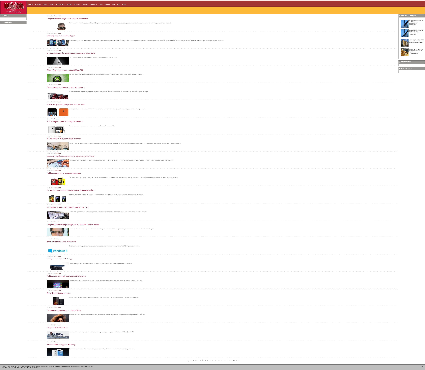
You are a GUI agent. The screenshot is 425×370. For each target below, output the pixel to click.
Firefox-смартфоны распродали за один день (66, 104)
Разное (124, 4)
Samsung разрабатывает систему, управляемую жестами (70, 156)
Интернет (107, 4)
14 (224, 360)
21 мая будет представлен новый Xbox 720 (65, 70)
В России (30, 4)
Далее (237, 360)
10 (212, 360)
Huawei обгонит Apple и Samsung (61, 344)
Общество (77, 4)
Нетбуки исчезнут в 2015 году (59, 259)
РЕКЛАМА (15, 367)
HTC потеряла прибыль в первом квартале (65, 121)
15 (227, 360)
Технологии (85, 4)
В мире (45, 4)
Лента (118, 4)
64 (234, 360)
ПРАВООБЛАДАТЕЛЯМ (24, 367)
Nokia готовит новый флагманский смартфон (66, 276)
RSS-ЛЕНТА (35, 367)
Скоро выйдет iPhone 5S (57, 327)
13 (221, 360)
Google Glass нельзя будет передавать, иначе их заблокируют (73, 224)
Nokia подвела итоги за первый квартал (64, 173)
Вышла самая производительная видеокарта (65, 87)
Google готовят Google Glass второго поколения (67, 18)
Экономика (69, 4)
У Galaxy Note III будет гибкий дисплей (64, 139)
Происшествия (60, 4)
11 (215, 360)
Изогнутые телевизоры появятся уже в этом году (68, 207)
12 (218, 360)
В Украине (38, 4)
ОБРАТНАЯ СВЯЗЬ (7, 367)
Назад (187, 360)
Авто (113, 4)
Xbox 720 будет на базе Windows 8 (61, 242)
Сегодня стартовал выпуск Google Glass (64, 310)
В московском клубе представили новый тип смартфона (71, 53)
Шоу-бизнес (93, 4)
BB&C (15, 366)
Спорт (100, 4)
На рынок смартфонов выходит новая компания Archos (70, 190)
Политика (51, 4)
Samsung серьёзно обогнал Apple (61, 36)
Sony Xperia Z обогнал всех (58, 293)
